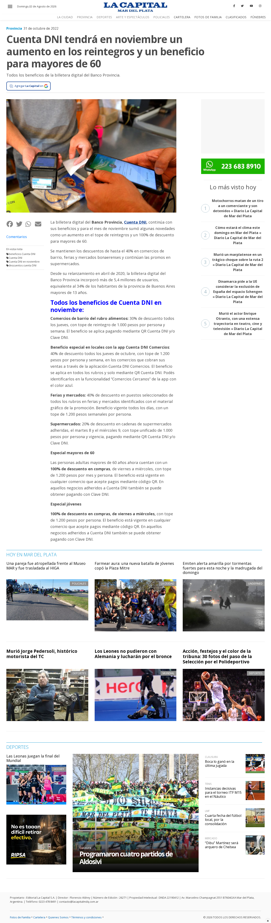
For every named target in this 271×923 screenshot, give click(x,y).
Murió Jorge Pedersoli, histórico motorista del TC (41, 653)
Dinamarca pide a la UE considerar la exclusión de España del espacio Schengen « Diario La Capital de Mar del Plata (233, 291)
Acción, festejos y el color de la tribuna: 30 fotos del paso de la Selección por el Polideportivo (217, 656)
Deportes (104, 17)
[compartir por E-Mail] (39, 224)
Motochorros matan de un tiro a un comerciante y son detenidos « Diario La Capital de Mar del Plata (234, 208)
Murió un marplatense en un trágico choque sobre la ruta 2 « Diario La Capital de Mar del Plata (233, 262)
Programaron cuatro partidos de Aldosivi (126, 857)
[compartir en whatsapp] (30, 224)
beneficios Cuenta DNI (22, 254)
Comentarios (16, 236)
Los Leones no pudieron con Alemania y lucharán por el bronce (133, 653)
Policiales (161, 17)
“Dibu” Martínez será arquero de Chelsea (221, 845)
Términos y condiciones (86, 917)
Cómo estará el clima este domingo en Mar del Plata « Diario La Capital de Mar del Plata (232, 235)
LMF (207, 811)
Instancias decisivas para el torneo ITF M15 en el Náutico (223, 792)
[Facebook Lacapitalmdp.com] (234, 6)
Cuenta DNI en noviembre (24, 261)
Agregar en (29, 86)
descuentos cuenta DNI (22, 265)
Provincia (85, 17)
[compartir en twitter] (20, 224)
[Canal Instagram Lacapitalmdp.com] (260, 6)
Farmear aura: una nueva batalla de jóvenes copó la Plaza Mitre (134, 566)
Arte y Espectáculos (132, 17)
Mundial (168, 673)
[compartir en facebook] (11, 224)
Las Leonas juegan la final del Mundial (32, 758)
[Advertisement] (233, 125)
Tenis (208, 784)
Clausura (85, 848)
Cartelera (182, 17)
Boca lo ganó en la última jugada (219, 763)
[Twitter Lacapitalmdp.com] (242, 6)
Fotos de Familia (208, 17)
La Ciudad (65, 17)
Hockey (59, 769)
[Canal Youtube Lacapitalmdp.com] (251, 6)
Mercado (211, 838)
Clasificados (236, 17)
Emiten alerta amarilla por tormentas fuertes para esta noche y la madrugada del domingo (222, 568)
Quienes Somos (58, 917)
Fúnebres (258, 17)
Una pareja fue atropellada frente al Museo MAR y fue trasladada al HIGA (46, 566)
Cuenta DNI (15, 258)
